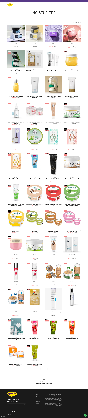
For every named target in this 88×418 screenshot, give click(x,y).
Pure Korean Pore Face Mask (35, 312)
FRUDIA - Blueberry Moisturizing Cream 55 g (53, 44)
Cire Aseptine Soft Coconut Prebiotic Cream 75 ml (53, 255)
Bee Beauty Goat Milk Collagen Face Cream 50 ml (72, 178)
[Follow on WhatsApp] (15, 411)
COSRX (16, 43)
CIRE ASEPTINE (16, 228)
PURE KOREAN (35, 311)
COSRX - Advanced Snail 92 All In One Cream (34, 44)
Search (37, 403)
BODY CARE (38, 401)
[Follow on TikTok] (12, 411)
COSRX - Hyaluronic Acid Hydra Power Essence (72, 312)
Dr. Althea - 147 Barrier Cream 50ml (53, 70)
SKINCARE (38, 396)
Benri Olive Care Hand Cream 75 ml (53, 338)
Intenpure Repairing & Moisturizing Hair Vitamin (53, 282)
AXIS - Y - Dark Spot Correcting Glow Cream (53, 96)
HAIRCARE (38, 398)
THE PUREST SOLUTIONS (72, 254)
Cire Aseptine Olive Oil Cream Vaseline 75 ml (34, 364)
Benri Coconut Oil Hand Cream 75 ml (35, 178)
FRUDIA (53, 43)
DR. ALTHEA (53, 69)
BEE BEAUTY (16, 146)
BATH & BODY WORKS (53, 177)
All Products (38, 394)
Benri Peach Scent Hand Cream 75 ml (72, 338)
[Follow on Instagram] (10, 411)
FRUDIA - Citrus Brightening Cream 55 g (72, 70)
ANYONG (16, 337)
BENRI (35, 177)
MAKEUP (37, 399)
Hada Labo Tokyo (16, 281)
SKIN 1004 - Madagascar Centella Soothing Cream (34, 70)
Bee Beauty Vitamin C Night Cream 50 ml (16, 364)
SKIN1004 (34, 69)
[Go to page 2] (46, 369)
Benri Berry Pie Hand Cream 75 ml (34, 338)
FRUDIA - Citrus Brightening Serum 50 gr (16, 96)
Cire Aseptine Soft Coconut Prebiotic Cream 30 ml (34, 204)
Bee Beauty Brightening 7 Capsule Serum (16, 178)
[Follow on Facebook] (8, 411)
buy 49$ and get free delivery (44, 1)
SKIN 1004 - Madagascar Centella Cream (72, 96)
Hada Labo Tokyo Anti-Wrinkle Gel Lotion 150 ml (16, 282)
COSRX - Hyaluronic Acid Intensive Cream (16, 44)
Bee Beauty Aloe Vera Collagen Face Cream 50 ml (72, 122)
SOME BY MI (16, 69)
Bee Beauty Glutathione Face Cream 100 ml (53, 122)
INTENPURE (53, 281)
